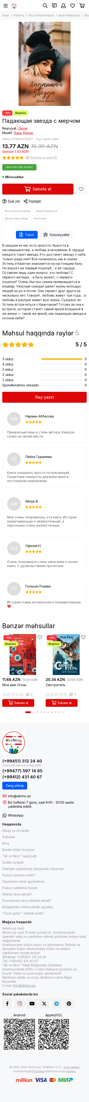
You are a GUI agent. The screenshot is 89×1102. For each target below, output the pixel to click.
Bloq (5, 843)
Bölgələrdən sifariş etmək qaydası (27, 907)
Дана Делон (23, 133)
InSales (71, 1071)
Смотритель (55, 685)
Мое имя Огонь (14, 685)
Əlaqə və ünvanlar (15, 830)
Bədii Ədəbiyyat (69, 15)
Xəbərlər (8, 837)
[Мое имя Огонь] (22, 654)
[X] (44, 1004)
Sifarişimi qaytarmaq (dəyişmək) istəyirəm (33, 869)
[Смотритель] (66, 654)
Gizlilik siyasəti (13, 862)
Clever (23, 128)
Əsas (5, 15)
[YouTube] (32, 1004)
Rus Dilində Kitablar (41, 15)
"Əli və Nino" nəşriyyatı (19, 856)
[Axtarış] (45, 5)
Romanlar (40, 218)
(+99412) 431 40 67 (22, 777)
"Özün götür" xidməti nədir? (23, 913)
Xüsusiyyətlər (60, 235)
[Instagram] (20, 1004)
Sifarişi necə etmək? (17, 894)
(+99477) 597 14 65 (22, 770)
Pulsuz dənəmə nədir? (18, 875)
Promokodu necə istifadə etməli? (26, 900)
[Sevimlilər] (81, 189)
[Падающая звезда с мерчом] (44, 64)
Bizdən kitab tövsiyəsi (18, 850)
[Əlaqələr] (54, 5)
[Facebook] (7, 1004)
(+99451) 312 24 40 (22, 761)
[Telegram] (57, 1004)
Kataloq (19, 15)
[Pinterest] (69, 1004)
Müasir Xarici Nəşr (16, 218)
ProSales (38, 1071)
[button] (28, 712)
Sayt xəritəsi (71, 1067)
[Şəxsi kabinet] (63, 5)
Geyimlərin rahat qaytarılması (23, 881)
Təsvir (29, 235)
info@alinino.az (19, 796)
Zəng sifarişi (15, 785)
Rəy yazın (44, 397)
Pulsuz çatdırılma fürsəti (19, 888)
